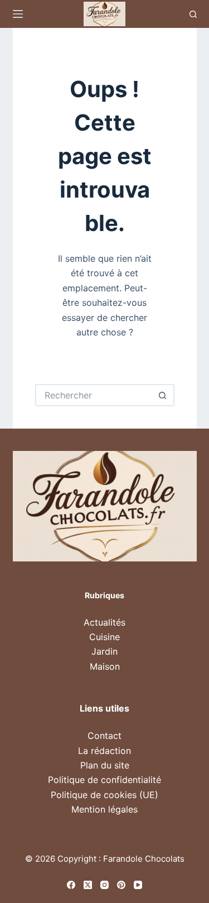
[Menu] (18, 14)
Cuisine (104, 636)
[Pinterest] (121, 885)
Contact (104, 735)
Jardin (104, 651)
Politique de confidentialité (104, 779)
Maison (105, 666)
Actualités (104, 622)
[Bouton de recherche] (163, 395)
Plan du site (104, 765)
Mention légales (104, 809)
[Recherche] (193, 14)
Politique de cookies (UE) (104, 794)
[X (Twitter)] (88, 885)
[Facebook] (71, 885)
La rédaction (104, 750)
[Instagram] (104, 885)
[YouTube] (138, 885)
